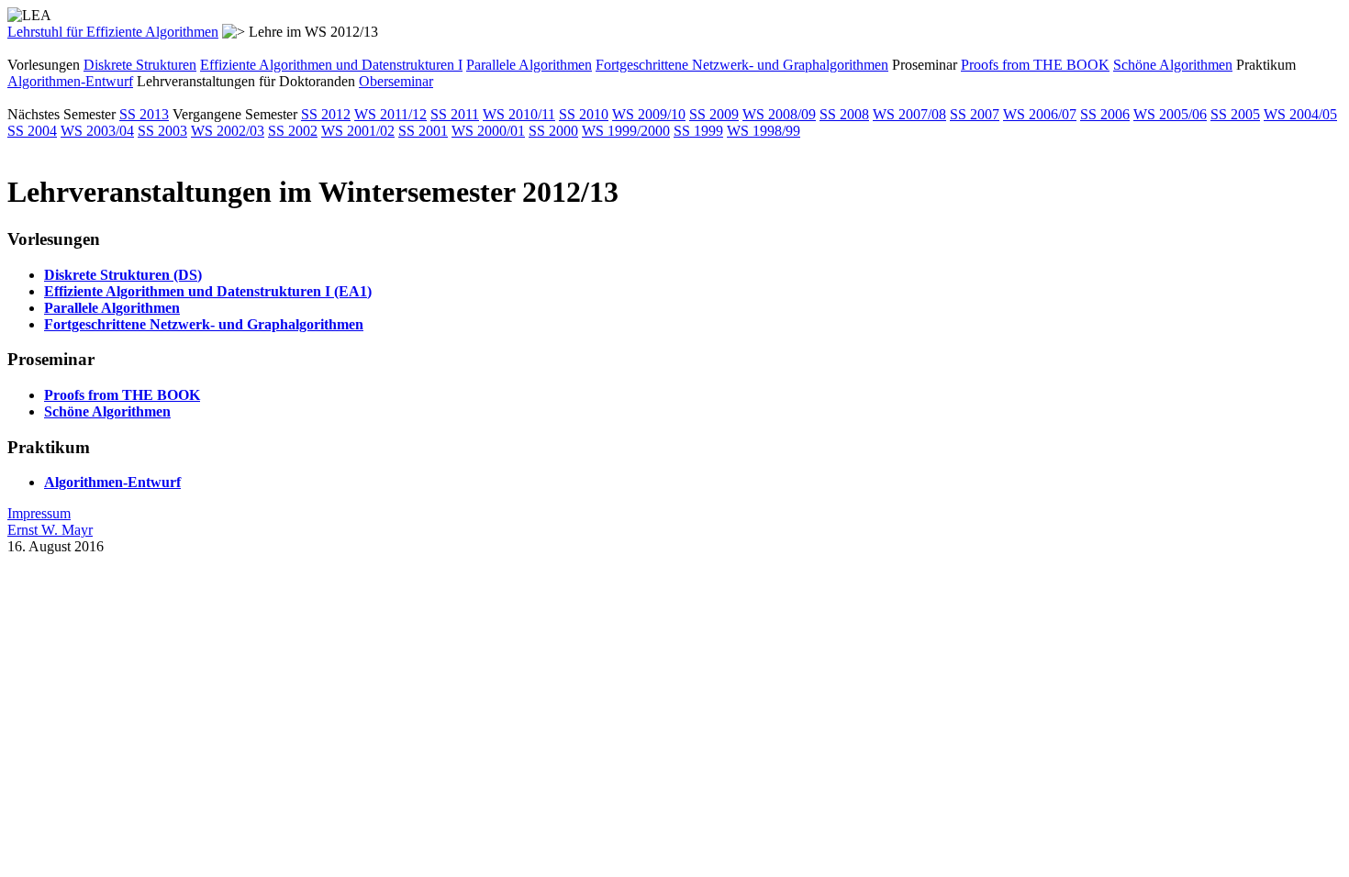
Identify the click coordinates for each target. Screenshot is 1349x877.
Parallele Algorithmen (529, 64)
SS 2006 (1105, 114)
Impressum (39, 513)
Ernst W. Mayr (50, 530)
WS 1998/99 (763, 131)
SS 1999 (698, 131)
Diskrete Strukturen (140, 64)
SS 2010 (583, 114)
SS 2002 (293, 131)
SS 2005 (1235, 114)
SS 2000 (553, 131)
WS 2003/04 (97, 131)
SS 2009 (714, 114)
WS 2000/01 (488, 131)
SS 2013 (144, 114)
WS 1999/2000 (626, 131)
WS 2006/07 (1039, 114)
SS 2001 (423, 131)
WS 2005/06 (1170, 114)
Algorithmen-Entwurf (70, 81)
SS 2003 (162, 131)
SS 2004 (32, 131)
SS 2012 (326, 114)
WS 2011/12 (390, 114)
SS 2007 (974, 114)
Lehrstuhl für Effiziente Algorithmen (112, 31)
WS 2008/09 (779, 114)
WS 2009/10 (649, 114)
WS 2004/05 (1300, 114)
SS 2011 (454, 114)
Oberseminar (396, 81)
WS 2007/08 (909, 114)
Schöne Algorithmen (1172, 64)
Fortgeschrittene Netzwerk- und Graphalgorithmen (742, 64)
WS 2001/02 (358, 131)
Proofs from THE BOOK (1035, 64)
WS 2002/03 (227, 131)
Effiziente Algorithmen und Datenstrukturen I (331, 64)
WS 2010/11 (519, 114)
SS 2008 (844, 114)
